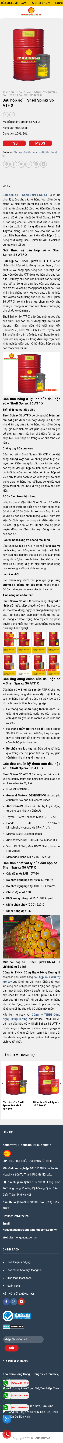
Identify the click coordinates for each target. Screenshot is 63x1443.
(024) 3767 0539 (27, 1202)
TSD (14, 143)
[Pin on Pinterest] (36, 164)
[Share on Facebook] (13, 164)
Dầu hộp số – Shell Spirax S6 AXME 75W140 (13, 1105)
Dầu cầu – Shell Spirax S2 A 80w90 (46, 1104)
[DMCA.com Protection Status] (13, 1326)
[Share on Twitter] (21, 164)
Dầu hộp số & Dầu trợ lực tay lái (22, 95)
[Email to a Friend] (28, 164)
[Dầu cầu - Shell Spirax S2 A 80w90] (46, 1080)
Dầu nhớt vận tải (44, 92)
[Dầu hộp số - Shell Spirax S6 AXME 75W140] (16, 1080)
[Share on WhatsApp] (6, 164)
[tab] (31, 186)
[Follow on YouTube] (21, 1301)
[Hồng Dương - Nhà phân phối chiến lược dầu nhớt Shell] (31, 12)
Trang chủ (9, 92)
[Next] (60, 1090)
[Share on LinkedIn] (43, 164)
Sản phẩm (25, 92)
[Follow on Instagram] (13, 1301)
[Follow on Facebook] (6, 1301)
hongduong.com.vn (26, 1237)
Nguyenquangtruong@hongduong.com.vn (30, 1229)
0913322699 (21, 1216)
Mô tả (6, 186)
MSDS (40, 143)
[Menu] (6, 13)
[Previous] (2, 1090)
